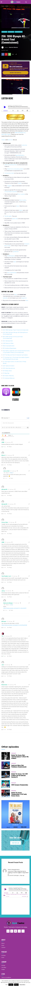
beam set (14, 218)
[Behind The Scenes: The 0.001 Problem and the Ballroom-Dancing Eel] (5, 774)
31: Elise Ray (6, 373)
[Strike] (8, 427)
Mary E (11, 472)
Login (27, 418)
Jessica (3, 139)
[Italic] (4, 427)
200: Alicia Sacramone (9, 368)
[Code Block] (15, 427)
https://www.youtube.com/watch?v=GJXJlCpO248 (14, 625)
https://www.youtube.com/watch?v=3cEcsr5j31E (14, 608)
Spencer (10, 139)
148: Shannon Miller (8, 343)
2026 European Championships (19, 785)
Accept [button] (10, 984)
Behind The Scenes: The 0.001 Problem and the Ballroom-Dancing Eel (19, 775)
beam (19, 183)
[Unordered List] (11, 427)
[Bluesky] (8, 931)
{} (18, 427)
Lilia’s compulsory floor (10, 164)
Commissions (18, 31)
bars (18, 206)
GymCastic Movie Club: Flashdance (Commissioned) (18, 766)
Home (2, 6)
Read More (22, 984)
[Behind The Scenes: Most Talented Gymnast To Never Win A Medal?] (5, 756)
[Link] (17, 427)
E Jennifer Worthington (14, 875)
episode (5, 298)
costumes (24, 145)
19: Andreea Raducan (9, 378)
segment (24, 298)
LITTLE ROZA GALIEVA (10, 191)
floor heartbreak (11, 272)
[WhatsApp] (9, 54)
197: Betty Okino (7, 370)
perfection (16, 251)
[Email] (12, 54)
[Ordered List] (10, 427)
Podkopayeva (11, 255)
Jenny (11, 604)
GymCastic (11, 31)
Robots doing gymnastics (14, 869)
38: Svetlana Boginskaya (9, 348)
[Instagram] (11, 931)
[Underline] (6, 427)
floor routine (21, 194)
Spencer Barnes (13, 47)
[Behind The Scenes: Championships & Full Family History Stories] (5, 793)
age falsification (20, 155)
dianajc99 (4, 489)
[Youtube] (15, 931)
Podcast (4, 31)
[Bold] (3, 427)
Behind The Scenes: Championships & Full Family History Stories (19, 794)
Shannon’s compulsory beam (15, 169)
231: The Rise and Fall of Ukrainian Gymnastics (15, 355)
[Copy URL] (16, 54)
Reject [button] (16, 984)
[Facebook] (2, 54)
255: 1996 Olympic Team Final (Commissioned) (15, 330)
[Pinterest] (6, 54)
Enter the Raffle (15, 72)
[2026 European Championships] (5, 784)
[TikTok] (19, 931)
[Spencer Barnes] (3, 47)
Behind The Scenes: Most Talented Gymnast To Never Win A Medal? (20, 756)
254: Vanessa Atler (8, 341)
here (15, 294)
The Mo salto (8, 216)
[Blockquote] (13, 427)
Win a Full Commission (16, 66)
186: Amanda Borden (8, 345)
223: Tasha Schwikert (8, 365)
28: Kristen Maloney (8, 375)
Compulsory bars (9, 173)
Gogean (9, 185)
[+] (20, 427)
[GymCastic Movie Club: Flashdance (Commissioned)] (5, 765)
